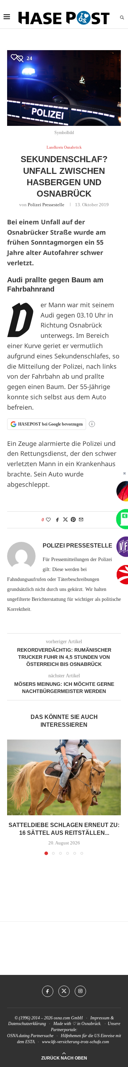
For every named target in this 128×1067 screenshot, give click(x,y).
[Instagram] (80, 991)
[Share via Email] (81, 520)
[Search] (121, 18)
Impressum (100, 1017)
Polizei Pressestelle (46, 204)
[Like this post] (48, 520)
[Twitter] (64, 991)
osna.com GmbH (68, 1017)
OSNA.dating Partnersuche (30, 1035)
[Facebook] (47, 991)
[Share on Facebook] (57, 520)
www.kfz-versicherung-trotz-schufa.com (75, 1041)
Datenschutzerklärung (27, 1023)
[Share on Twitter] (65, 520)
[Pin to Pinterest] (73, 520)
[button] (13, 797)
